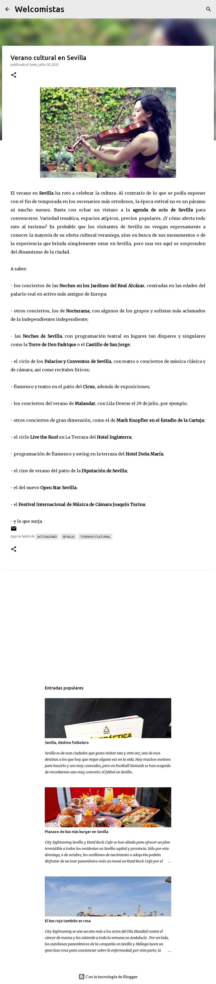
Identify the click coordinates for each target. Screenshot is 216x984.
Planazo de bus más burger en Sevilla (76, 832)
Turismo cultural (95, 537)
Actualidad (47, 537)
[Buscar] (71, 9)
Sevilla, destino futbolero (67, 742)
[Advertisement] (108, 631)
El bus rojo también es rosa (68, 921)
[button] (14, 75)
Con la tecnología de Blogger (111, 976)
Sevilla (68, 537)
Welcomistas (39, 9)
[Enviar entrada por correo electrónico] (14, 530)
